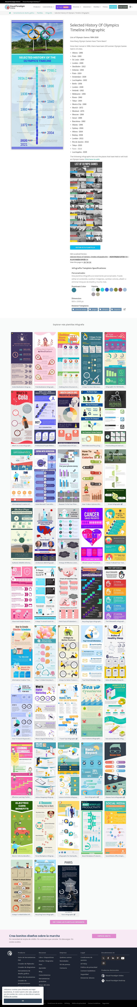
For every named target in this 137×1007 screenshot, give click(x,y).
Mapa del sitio (44, 985)
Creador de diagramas (26, 967)
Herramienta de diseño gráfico (23, 13)
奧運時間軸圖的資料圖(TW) (118, 257)
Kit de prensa (65, 964)
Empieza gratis (104, 936)
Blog (40, 971)
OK (23, 1001)
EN (85, 262)
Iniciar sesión (123, 7)
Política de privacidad (89, 967)
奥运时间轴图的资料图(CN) (79, 259)
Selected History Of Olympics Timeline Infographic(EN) (89, 257)
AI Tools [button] (62, 7)
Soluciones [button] (86, 7)
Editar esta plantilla (85, 247)
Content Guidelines (88, 971)
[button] (48, 7)
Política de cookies (10, 996)
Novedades (64, 961)
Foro (40, 964)
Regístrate (113, 7)
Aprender (42, 968)
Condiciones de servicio (55, 1003)
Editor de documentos (26, 977)
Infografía (48, 13)
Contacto (63, 968)
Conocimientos (44, 975)
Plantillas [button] (96, 7)
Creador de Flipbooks (26, 964)
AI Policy (84, 964)
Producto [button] (36, 7)
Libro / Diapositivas (46, 957)
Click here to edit (92, 159)
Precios (105, 7)
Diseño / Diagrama (46, 961)
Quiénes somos (66, 957)
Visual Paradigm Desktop (31, 1)
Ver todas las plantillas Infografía (68, 922)
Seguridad (84, 974)
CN (90, 262)
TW (87, 262)
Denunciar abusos (87, 978)
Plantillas (40, 13)
